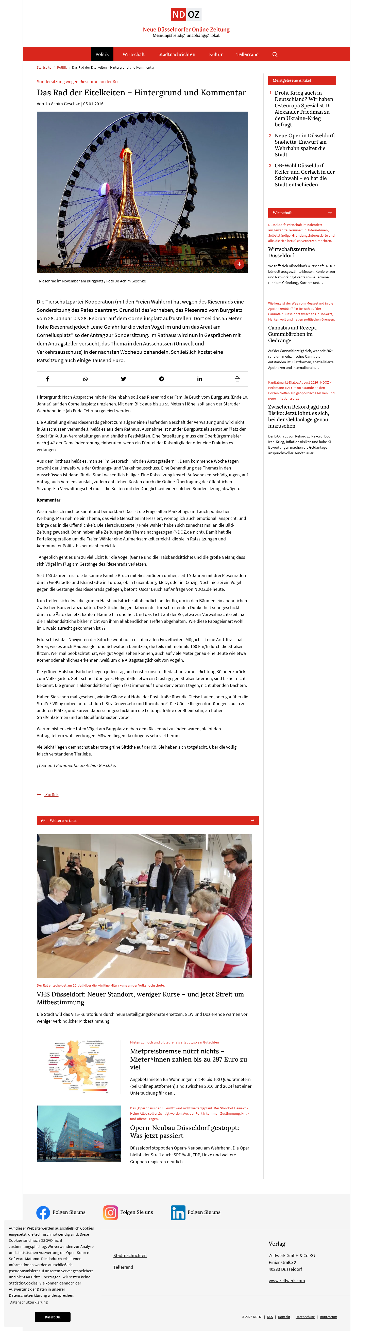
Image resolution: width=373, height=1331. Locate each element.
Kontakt (284, 1316)
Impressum (328, 1316)
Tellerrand (247, 54)
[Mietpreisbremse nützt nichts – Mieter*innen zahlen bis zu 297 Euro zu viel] (79, 1067)
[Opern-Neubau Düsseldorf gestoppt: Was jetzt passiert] (79, 1134)
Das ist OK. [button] (53, 1317)
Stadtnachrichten (177, 54)
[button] (47, 379)
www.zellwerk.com (287, 1280)
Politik (102, 54)
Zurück (51, 794)
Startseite (44, 67)
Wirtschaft (134, 54)
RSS (270, 1316)
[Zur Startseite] (186, 19)
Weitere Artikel (63, 820)
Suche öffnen (275, 54)
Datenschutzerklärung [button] (29, 1302)
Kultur (216, 54)
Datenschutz (305, 1316)
